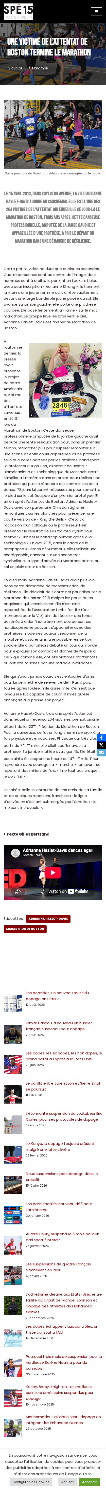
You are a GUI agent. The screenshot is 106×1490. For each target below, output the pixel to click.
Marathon (40, 68)
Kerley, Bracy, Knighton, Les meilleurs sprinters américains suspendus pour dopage (59, 1392)
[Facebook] (101, 737)
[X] (101, 745)
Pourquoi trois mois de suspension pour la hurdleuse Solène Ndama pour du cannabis (64, 1362)
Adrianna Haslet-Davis (48, 919)
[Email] (101, 752)
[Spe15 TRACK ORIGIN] (18, 11)
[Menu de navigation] (96, 11)
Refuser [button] (67, 1482)
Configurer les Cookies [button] (31, 1482)
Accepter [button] (89, 1482)
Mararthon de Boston (25, 929)
